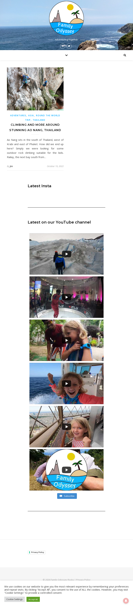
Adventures (18, 115)
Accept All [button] (33, 599)
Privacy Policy (37, 552)
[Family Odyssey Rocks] (66, 18)
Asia (31, 115)
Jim (11, 166)
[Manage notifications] (126, 601)
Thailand (39, 119)
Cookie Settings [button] (14, 599)
